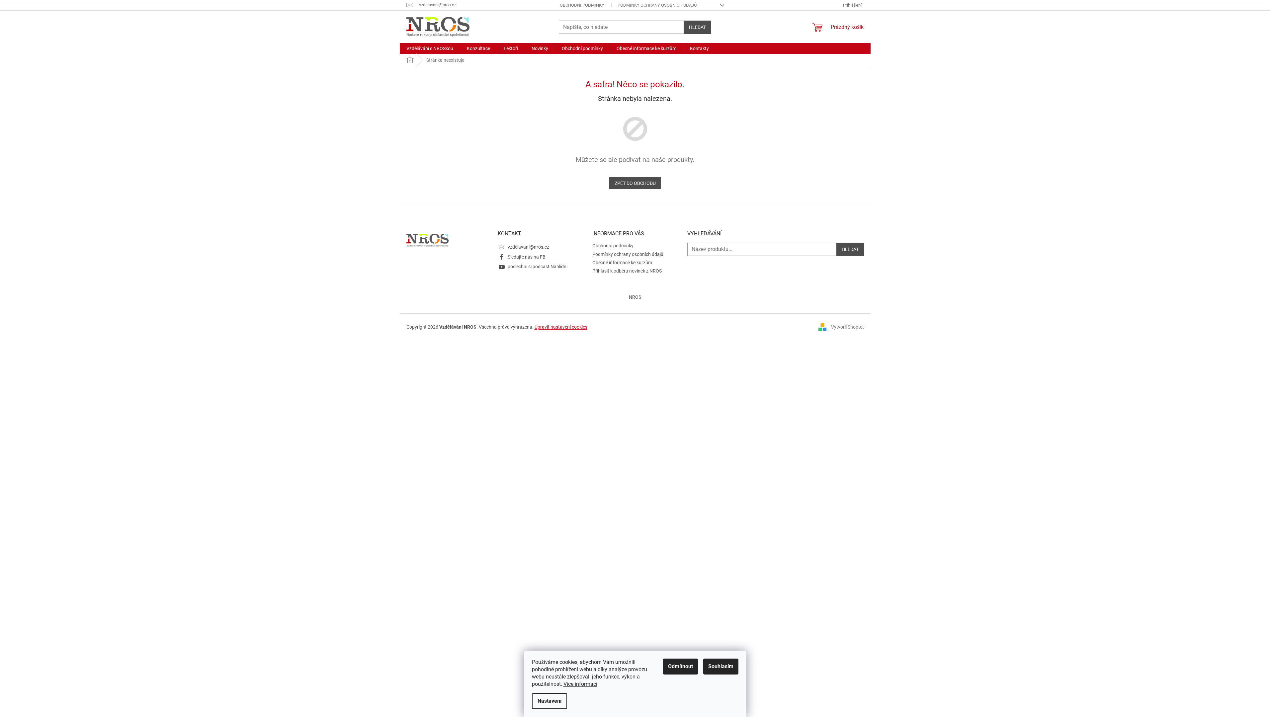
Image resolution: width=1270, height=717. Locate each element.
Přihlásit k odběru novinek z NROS (627, 271)
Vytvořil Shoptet (847, 326)
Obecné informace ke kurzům (622, 262)
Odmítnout (680, 666)
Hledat (697, 27)
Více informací (580, 684)
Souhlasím (720, 666)
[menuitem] (430, 48)
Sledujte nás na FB (527, 257)
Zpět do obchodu (635, 183)
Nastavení (549, 701)
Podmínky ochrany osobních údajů (657, 5)
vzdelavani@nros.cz (528, 247)
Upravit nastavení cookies (561, 327)
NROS (635, 297)
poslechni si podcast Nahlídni (537, 266)
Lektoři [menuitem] (511, 48)
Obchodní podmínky (582, 5)
